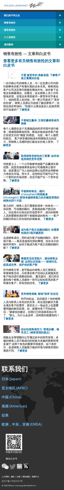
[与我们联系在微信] (5, 468)
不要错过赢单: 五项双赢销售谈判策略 (40, 121)
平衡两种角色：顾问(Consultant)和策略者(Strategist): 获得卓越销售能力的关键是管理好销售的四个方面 (31, 196)
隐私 (13, 476)
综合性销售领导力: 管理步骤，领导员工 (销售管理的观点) (40, 330)
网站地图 (26, 476)
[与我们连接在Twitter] (13, 468)
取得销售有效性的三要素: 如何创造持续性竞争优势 (40, 157)
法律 (18, 476)
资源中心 (35, 476)
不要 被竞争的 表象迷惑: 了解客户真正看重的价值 (40, 76)
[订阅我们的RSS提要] (26, 468)
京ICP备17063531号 (12, 481)
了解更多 (24, 109)
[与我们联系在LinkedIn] (20, 468)
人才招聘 (5, 476)
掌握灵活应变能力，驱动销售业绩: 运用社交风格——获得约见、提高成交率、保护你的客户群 (31, 261)
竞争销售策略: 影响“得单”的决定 (39, 294)
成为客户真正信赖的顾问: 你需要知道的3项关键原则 (40, 231)
